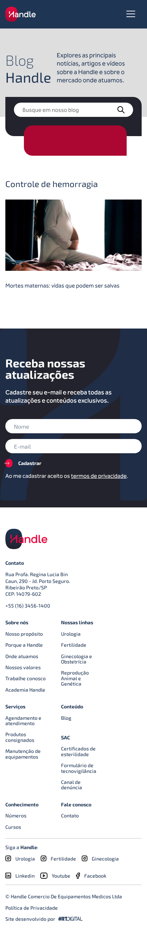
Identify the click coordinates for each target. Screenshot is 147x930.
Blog (66, 718)
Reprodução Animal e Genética (75, 678)
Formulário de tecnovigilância (78, 768)
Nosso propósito (24, 634)
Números (15, 815)
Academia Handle (25, 690)
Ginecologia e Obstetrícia (76, 659)
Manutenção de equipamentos (23, 753)
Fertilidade (73, 645)
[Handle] (20, 14)
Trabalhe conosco (25, 678)
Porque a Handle (24, 645)
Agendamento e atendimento (23, 720)
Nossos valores (23, 667)
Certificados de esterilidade (78, 751)
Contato (70, 815)
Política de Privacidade (31, 907)
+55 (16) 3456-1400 (27, 606)
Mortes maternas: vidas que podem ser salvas (62, 285)
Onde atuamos (21, 656)
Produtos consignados (19, 737)
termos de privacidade (99, 475)
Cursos (13, 827)
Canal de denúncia (71, 784)
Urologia (71, 634)
